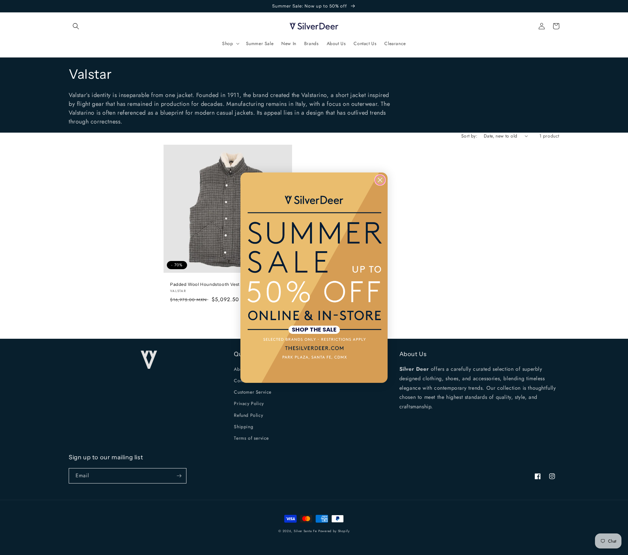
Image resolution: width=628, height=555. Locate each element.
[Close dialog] (380, 180)
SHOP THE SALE (314, 330)
